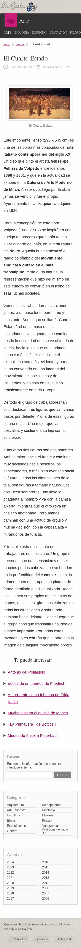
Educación (58, 32)
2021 (10, 877)
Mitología (48, 810)
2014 (45, 872)
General (12, 831)
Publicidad (64, 939)
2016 (45, 862)
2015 (45, 867)
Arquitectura (15, 805)
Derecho (39, 32)
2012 (45, 883)
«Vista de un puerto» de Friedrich (36, 683)
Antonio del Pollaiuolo (26, 672)
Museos (48, 815)
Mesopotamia (51, 805)
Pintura (20, 44)
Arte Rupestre (17, 810)
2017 (10, 898)
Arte (7, 32)
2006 (45, 898)
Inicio (6, 44)
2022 (10, 872)
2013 (45, 877)
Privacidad (20, 939)
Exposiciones (16, 825)
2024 (10, 862)
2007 (45, 893)
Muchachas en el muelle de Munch (38, 713)
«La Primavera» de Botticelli (32, 724)
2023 (10, 867)
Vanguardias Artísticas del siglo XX (55, 829)
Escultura (13, 815)
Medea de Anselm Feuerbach (33, 735)
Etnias (11, 820)
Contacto (42, 939)
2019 (10, 888)
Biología (21, 32)
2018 (10, 893)
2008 (45, 888)
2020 (10, 883)
